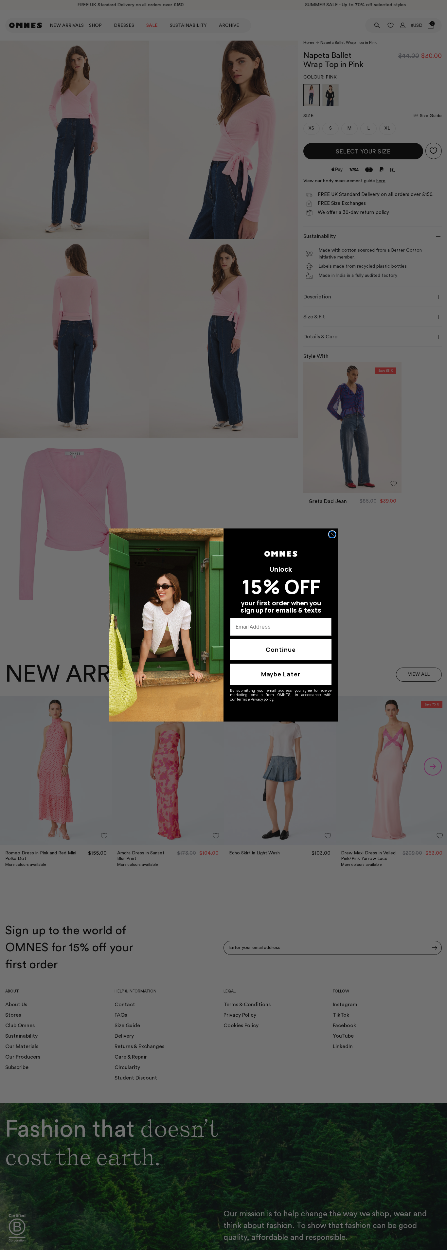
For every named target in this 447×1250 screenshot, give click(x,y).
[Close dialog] (332, 534)
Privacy (257, 699)
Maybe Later (280, 674)
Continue (281, 649)
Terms (241, 699)
